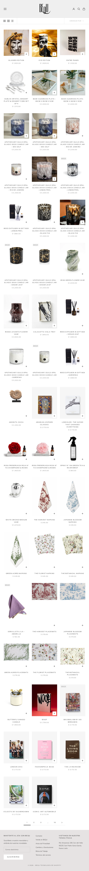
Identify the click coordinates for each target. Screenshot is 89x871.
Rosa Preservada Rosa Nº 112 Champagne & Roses (44, 467)
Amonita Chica (16, 422)
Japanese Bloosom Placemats (73, 633)
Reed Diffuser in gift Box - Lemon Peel (16, 230)
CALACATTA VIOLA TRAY (44, 332)
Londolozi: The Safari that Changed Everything (72, 424)
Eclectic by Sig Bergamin (16, 811)
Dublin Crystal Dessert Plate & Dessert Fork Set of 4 (16, 101)
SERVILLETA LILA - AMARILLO (16, 633)
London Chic (16, 767)
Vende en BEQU (41, 840)
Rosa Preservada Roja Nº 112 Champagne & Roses (16, 467)
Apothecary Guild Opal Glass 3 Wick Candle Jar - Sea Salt (44, 144)
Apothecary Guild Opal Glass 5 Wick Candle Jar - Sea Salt (16, 144)
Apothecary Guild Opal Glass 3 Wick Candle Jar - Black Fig (72, 231)
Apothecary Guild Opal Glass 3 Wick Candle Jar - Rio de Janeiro (16, 187)
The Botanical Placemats (72, 674)
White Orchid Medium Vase (16, 521)
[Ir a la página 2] (61, 822)
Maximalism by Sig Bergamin (73, 721)
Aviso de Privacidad (43, 843)
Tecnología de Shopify (50, 865)
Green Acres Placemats (16, 672)
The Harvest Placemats (44, 631)
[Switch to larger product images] (4, 21)
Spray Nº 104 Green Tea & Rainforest (72, 467)
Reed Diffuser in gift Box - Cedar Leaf (72, 333)
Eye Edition (44, 60)
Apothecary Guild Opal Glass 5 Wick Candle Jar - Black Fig (44, 231)
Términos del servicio (43, 855)
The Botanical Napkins (72, 573)
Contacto (39, 836)
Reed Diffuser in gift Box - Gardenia (72, 374)
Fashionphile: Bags (44, 767)
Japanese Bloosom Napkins (73, 521)
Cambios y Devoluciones (44, 847)
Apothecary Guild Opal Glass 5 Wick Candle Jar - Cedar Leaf (16, 282)
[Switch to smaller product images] (8, 21)
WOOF (44, 719)
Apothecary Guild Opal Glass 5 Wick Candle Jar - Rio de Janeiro (72, 144)
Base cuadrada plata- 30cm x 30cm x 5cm (72, 100)
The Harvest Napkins (44, 520)
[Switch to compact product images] (12, 21)
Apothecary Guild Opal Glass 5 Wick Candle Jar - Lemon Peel (44, 187)
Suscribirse (13, 857)
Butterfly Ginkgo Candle (16, 721)
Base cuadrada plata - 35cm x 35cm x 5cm (44, 100)
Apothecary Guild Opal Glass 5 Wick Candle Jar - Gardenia (16, 375)
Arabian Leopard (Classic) (44, 423)
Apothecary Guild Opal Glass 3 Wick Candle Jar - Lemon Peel (72, 187)
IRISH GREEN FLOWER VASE (72, 280)
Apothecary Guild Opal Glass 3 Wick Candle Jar (44, 374)
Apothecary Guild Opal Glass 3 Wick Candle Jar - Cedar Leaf (44, 282)
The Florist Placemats (44, 672)
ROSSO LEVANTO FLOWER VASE (16, 333)
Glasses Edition (16, 60)
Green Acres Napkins (16, 573)
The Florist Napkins (44, 573)
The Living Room (73, 767)
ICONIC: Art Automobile (44, 811)
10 (55, 822)
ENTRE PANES (73, 60)
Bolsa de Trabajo (42, 851)
